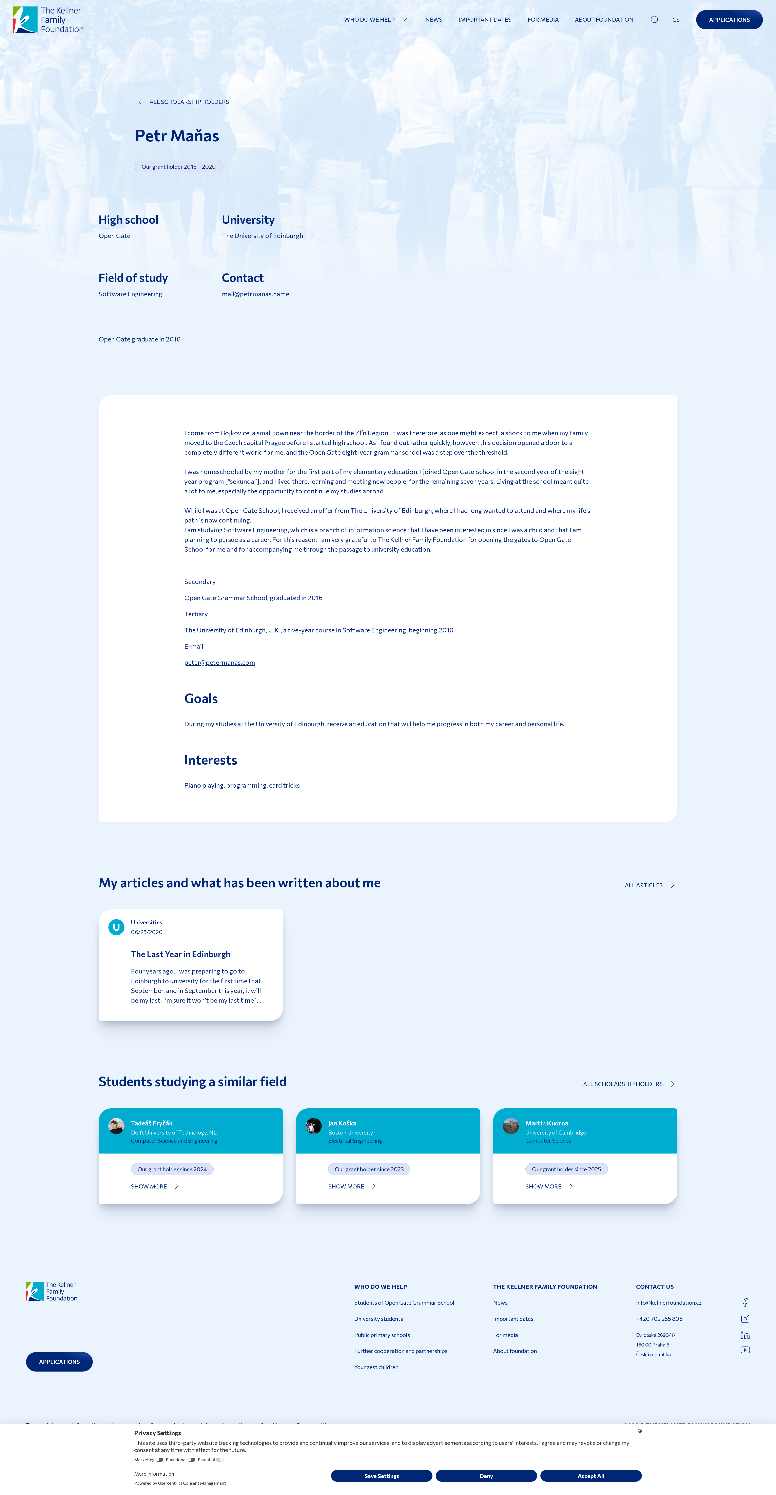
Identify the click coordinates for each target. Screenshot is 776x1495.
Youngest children (376, 1366)
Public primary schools (382, 1334)
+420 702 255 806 (659, 1318)
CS (676, 19)
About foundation (604, 19)
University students (378, 1318)
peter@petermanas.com (219, 662)
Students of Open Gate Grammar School (404, 1302)
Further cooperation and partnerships (400, 1350)
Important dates (485, 19)
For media (543, 19)
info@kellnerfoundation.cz (669, 1302)
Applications (729, 19)
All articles (644, 885)
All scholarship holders (189, 101)
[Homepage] (48, 19)
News (433, 19)
